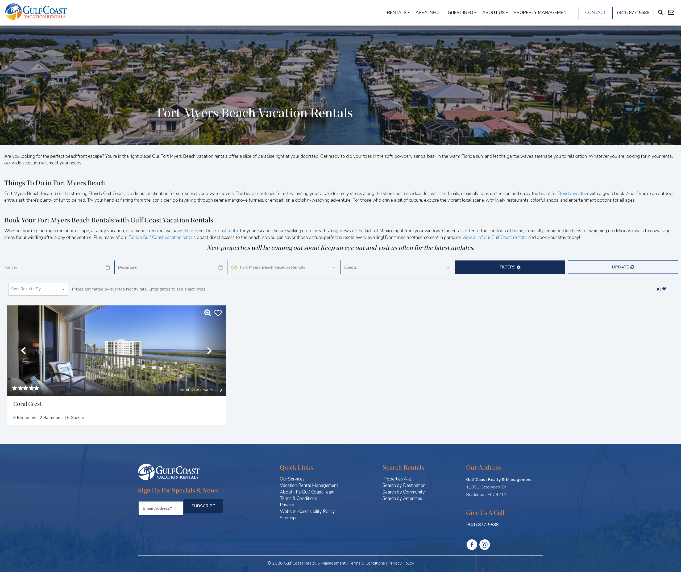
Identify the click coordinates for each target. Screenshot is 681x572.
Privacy (287, 505)
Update (620, 267)
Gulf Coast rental (222, 231)
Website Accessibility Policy (307, 511)
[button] (510, 267)
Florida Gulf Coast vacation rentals (162, 237)
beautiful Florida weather (563, 193)
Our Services (292, 479)
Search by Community (404, 492)
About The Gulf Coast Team (307, 492)
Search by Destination (404, 485)
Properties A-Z (397, 479)
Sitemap (288, 518)
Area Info (427, 13)
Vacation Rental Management (309, 485)
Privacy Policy (401, 563)
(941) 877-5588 (482, 525)
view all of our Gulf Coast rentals (494, 237)
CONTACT (595, 13)
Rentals (396, 13)
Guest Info (460, 13)
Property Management (541, 13)
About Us (493, 13)
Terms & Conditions (298, 498)
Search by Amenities (402, 498)
